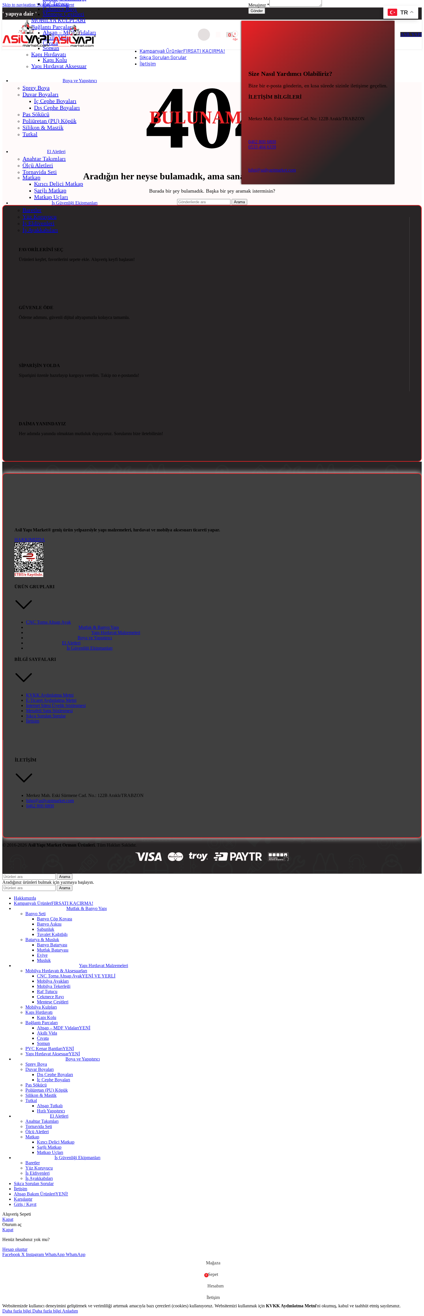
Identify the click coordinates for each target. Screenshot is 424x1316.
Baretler (32, 210)
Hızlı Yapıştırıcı (51, 1110)
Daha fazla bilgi (31, 1311)
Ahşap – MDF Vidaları (63, 1027)
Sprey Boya (36, 87)
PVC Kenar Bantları (49, 1048)
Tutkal (29, 134)
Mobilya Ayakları (53, 981)
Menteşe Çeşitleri (63, 14)
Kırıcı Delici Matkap (58, 184)
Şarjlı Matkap (50, 190)
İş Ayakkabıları (40, 230)
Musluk (44, 960)
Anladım (70, 1311)
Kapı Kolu (55, 60)
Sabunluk (45, 929)
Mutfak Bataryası (52, 949)
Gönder (257, 11)
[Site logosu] (27, 46)
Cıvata (43, 1038)
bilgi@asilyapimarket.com (272, 170)
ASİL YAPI (411, 34)
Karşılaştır (23, 1199)
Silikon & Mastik (42, 127)
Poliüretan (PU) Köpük (49, 121)
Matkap (31, 177)
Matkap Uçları (51, 197)
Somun (43, 1043)
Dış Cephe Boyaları (57, 107)
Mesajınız (258, 5)
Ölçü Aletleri (37, 165)
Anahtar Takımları (44, 158)
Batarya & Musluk (42, 939)
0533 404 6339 (262, 146)
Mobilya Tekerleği (53, 986)
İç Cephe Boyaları (55, 101)
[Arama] (204, 34)
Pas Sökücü (35, 114)
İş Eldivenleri (38, 223)
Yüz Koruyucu (39, 216)
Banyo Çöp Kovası (54, 918)
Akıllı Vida (47, 1033)
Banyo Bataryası (52, 944)
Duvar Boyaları (40, 94)
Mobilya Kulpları (41, 1007)
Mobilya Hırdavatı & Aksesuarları (56, 970)
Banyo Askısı (49, 924)
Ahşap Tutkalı (50, 1105)
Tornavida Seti (39, 172)
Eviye (42, 955)
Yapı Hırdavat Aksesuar (59, 66)
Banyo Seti (35, 913)
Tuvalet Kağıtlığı (52, 934)
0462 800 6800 (262, 141)
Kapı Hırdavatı (48, 54)
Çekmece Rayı (60, 8)
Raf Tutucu (56, 3)
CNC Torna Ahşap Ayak (76, 975)
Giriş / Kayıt (25, 1204)
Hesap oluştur (14, 1249)
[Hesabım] (218, 34)
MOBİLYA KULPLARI (58, 20)
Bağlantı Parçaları (41, 1022)
